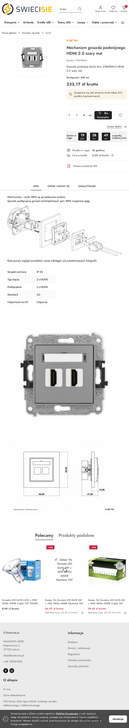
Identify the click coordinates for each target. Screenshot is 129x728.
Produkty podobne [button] (76, 535)
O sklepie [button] (10, 680)
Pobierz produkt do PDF (85, 166)
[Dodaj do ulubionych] (120, 115)
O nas (6, 689)
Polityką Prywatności (67, 713)
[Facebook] (5, 670)
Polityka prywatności (79, 660)
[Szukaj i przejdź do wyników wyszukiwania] (79, 9)
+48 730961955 (12, 661)
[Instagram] (11, 670)
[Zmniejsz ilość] (69, 115)
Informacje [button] (75, 633)
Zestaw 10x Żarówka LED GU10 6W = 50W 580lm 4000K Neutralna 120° (64, 601)
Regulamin (74, 654)
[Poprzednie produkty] (9, 566)
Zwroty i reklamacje (79, 648)
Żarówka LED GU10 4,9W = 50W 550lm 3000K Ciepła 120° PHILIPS (20, 601)
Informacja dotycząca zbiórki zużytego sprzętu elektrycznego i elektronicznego (30, 703)
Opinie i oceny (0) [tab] (59, 186)
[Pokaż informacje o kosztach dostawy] (112, 155)
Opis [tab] (36, 186)
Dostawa (73, 642)
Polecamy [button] (44, 535)
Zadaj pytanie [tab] (87, 186)
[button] (12, 22)
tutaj (87, 201)
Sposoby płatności (78, 666)
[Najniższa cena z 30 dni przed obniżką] (82, 612)
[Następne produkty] (120, 566)
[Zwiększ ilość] (84, 115)
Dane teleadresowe (14, 695)
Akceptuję (118, 719)
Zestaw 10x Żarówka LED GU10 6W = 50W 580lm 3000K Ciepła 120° (106, 601)
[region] (97, 136)
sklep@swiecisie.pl (13, 655)
